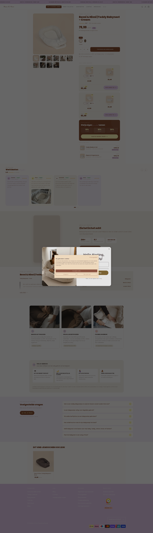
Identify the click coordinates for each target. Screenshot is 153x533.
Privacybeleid (93, 257)
